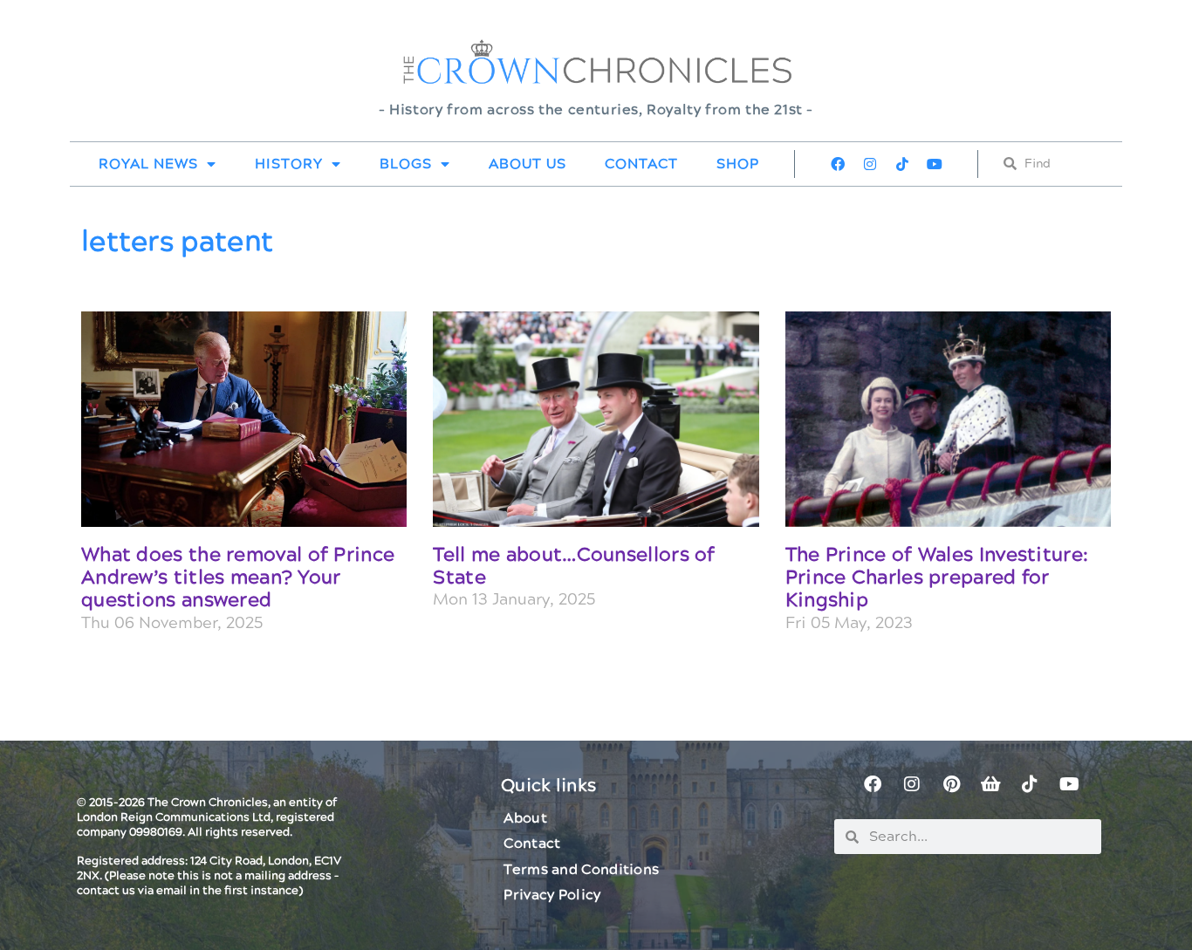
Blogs (406, 164)
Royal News (148, 164)
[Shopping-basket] (990, 784)
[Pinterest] (951, 784)
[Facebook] (838, 164)
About (525, 818)
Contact (641, 164)
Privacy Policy (552, 895)
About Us (527, 164)
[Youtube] (935, 164)
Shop (737, 164)
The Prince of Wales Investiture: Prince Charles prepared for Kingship (937, 578)
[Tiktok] (902, 164)
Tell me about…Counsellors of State (574, 566)
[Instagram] (870, 164)
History (289, 164)
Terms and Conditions (581, 869)
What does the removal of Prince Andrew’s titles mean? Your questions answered (237, 578)
